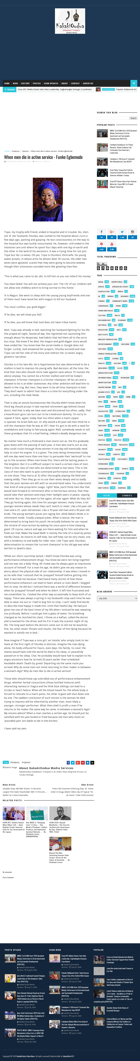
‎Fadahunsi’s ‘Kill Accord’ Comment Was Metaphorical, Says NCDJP (122, 160)
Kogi (100, 402)
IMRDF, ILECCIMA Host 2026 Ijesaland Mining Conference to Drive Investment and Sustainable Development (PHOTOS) (123, 134)
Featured (125, 344)
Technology (103, 473)
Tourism (120, 473)
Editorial (102, 325)
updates (117, 478)
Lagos (101, 406)
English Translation (107, 339)
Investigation (104, 382)
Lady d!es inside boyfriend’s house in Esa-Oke (120, 969)
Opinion (25, 151)
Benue (120, 291)
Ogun (117, 426)
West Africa (103, 488)
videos (114, 483)
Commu (101, 301)
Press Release (104, 445)
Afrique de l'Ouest (120, 287)
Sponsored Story (106, 469)
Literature (120, 411)
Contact (75, 83)
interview (125, 378)
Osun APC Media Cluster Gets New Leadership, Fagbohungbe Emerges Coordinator (121, 503)
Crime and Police (105, 311)
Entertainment (89, 89)
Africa (101, 287)
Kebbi (128, 397)
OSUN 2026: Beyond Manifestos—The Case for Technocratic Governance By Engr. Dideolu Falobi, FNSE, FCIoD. (59, 827)
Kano (115, 397)
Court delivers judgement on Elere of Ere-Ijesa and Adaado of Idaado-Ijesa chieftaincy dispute (120, 982)
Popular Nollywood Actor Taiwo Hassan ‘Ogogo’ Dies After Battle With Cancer (123, 519)
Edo (115, 325)
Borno (110, 296)
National (117, 416)
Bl (99, 296)
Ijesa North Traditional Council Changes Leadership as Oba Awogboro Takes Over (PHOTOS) (31, 978)
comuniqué (103, 306)
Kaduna (101, 397)
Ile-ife (119, 368)
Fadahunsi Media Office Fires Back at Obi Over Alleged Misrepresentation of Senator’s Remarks (75, 1024)
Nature (101, 421)
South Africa (104, 459)
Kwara (113, 402)
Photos (37, 83)
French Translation (107, 354)
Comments (127, 495)
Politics (117, 440)
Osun (100, 435)
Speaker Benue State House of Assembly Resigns (118, 1009)
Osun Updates (51, 83)
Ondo (100, 430)
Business (125, 296)
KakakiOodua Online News (26, 1056)
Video (100, 483)
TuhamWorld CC (68, 1056)
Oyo (115, 435)
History (25, 83)
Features (16, 151)
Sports (125, 469)
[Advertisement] (70, 58)
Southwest (123, 459)
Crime (118, 306)
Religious (123, 445)
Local (100, 416)
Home (7, 83)
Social (118, 450)
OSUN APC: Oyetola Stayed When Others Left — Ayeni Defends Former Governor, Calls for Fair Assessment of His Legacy (14, 827)
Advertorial (117, 282)
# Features (15, 762)
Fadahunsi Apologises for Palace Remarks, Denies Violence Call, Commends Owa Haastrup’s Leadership (121, 148)
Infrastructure (105, 373)
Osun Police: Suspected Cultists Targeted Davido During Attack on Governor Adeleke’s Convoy (122, 172)
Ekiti (119, 330)
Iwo (120, 387)
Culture (102, 315)
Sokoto (116, 454)
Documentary (104, 320)
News (15, 83)
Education (103, 330)
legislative (103, 411)
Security (102, 450)
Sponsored (103, 464)
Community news (119, 301)
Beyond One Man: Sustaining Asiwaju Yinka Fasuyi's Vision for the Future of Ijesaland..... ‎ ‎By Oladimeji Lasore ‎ (59, 857)
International (104, 378)
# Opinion (26, 762)
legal (115, 406)
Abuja (100, 282)
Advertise (88, 83)
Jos (118, 392)
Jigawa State (104, 392)
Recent (106, 495)
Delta (117, 315)
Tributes (102, 478)
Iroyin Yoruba (104, 387)
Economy (122, 320)
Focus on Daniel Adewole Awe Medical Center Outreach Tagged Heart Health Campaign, (120, 959)
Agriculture (104, 291)
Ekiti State (103, 335)
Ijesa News (102, 368)
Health (101, 363)
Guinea (115, 358)
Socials (101, 454)
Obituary (102, 426)
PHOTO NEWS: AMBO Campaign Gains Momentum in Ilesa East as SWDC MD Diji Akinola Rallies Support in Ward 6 (30, 1033)
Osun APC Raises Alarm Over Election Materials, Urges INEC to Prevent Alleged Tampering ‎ (123, 184)
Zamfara (122, 488)
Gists (100, 358)
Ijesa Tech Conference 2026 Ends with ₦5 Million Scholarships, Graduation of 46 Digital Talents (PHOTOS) (30, 1015)
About (65, 83)
